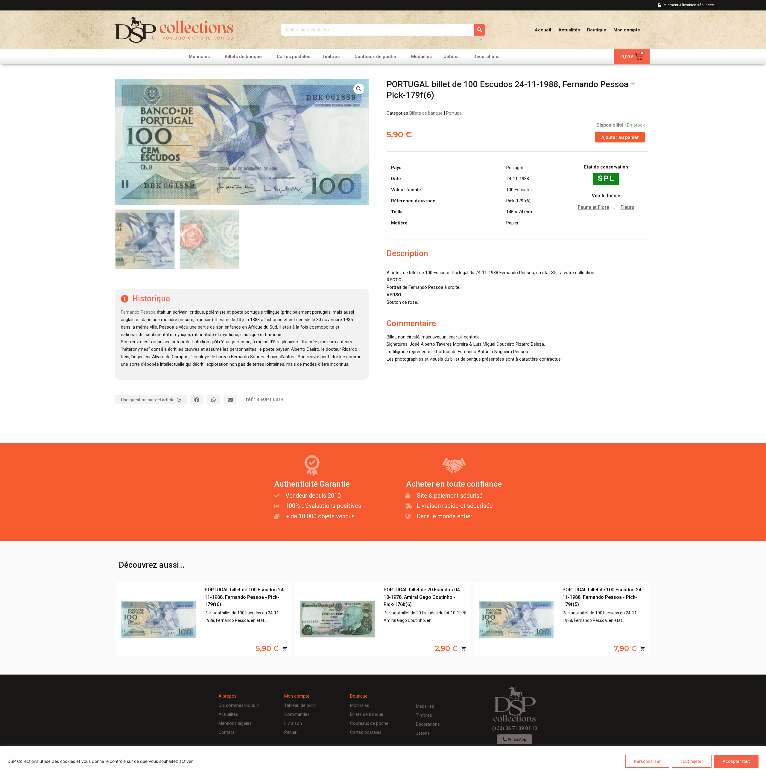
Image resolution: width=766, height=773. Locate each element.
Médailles (421, 56)
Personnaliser (647, 761)
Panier (290, 732)
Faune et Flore (593, 207)
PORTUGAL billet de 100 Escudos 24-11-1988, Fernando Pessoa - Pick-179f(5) (603, 597)
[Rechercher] (479, 30)
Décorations (486, 56)
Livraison (293, 723)
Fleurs (627, 207)
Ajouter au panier (620, 137)
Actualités (569, 30)
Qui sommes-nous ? (238, 705)
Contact (226, 732)
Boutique (596, 30)
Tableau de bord (300, 705)
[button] (358, 88)
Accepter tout (736, 761)
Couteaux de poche (375, 56)
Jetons (451, 56)
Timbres (331, 56)
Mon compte (626, 30)
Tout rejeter (691, 761)
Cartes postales (293, 56)
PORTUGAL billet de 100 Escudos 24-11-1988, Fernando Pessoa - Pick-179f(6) (245, 597)
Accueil (543, 30)
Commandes (297, 714)
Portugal (454, 113)
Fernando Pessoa (138, 312)
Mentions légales (235, 723)
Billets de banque (243, 56)
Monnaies (199, 56)
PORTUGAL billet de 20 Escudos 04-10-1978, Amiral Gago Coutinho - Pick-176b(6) (422, 597)
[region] (383, 759)
